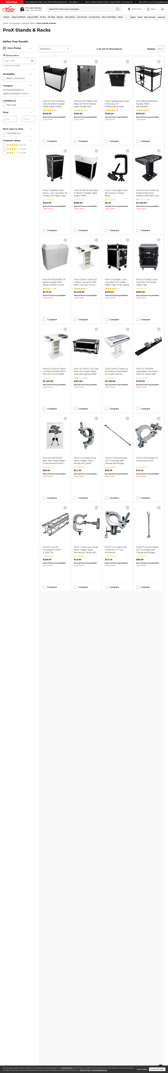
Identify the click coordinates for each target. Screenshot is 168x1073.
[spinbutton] (9, 119)
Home (5, 23)
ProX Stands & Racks (46, 23)
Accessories (94, 17)
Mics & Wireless (109, 17)
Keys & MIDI (33, 17)
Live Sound (82, 17)
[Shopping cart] (162, 9)
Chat (27, 10)
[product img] (55, 78)
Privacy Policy (67, 1068)
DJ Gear (51, 17)
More (120, 17)
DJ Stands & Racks (13, 90)
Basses (60, 17)
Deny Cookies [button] (142, 1069)
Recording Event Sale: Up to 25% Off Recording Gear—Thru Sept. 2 (52, 2)
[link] (55, 104)
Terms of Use (85, 1070)
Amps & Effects (19, 17)
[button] (31, 9)
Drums (43, 17)
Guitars (6, 17)
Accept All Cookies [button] (157, 1069)
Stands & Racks (28, 23)
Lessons (161, 17)
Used (139, 17)
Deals (133, 17)
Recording (70, 17)
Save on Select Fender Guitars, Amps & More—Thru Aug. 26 (108, 2)
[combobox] (55, 49)
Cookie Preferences (99, 1070)
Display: (151, 49)
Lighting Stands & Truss (16, 93)
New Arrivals (149, 17)
